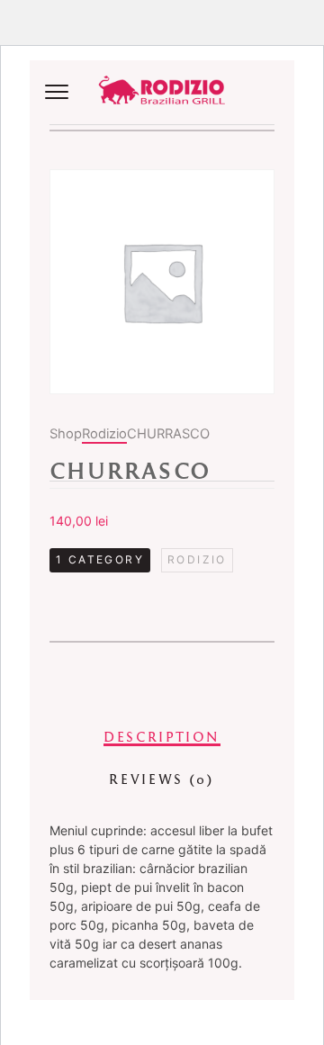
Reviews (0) (161, 779)
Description (162, 737)
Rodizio (104, 434)
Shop (66, 434)
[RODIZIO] (162, 92)
